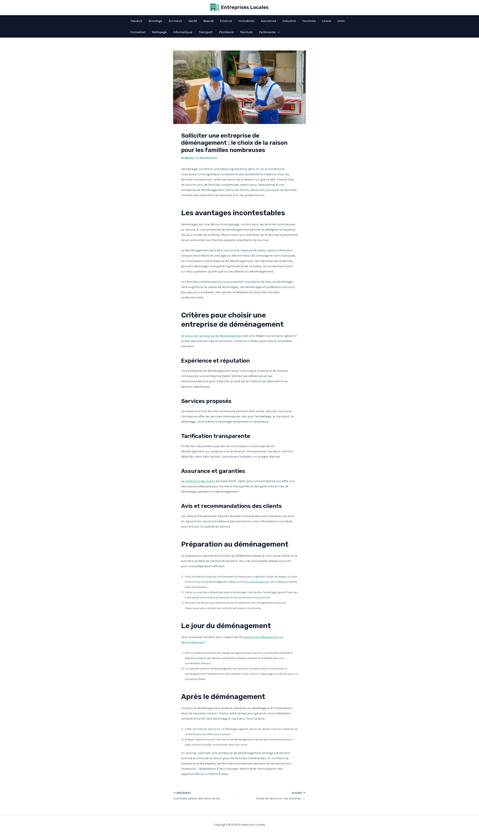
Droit (341, 21)
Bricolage (155, 21)
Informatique (182, 32)
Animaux (175, 21)
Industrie (289, 21)
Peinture (246, 32)
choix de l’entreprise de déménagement (214, 336)
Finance (226, 21)
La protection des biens (198, 481)
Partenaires (267, 32)
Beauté (208, 21)
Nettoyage (159, 32)
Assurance (268, 21)
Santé (192, 21)
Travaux (136, 21)
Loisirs (326, 21)
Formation (138, 32)
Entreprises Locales (245, 7)
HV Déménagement (257, 581)
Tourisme (309, 21)
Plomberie (226, 32)
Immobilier (246, 21)
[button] (278, 32)
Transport (206, 32)
